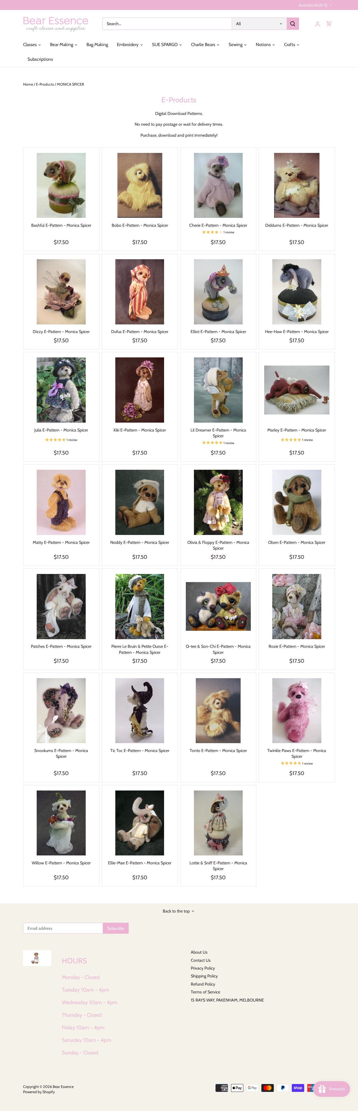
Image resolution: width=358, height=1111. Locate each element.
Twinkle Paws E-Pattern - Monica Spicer (296, 753)
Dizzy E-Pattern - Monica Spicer (61, 331)
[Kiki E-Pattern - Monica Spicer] (139, 390)
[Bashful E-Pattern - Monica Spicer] (61, 185)
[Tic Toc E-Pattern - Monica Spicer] (139, 710)
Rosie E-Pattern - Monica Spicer (297, 646)
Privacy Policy (203, 968)
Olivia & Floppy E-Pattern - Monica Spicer (218, 545)
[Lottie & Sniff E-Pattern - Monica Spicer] (218, 823)
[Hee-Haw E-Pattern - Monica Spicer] (296, 291)
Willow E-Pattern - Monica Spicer (61, 862)
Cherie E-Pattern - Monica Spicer (218, 225)
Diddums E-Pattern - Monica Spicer (296, 225)
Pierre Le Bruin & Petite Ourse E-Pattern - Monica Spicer (139, 649)
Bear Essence (63, 1086)
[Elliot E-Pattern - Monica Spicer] (218, 291)
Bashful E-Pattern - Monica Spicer (61, 225)
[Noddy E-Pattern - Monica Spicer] (139, 502)
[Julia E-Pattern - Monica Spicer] (61, 390)
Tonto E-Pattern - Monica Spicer (218, 750)
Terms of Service (205, 992)
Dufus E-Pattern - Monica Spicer (139, 331)
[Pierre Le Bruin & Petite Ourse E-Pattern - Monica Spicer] (139, 606)
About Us (199, 952)
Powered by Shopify (39, 1092)
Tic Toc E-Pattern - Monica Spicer (139, 750)
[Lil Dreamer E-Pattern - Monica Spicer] (218, 390)
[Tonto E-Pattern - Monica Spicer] (218, 710)
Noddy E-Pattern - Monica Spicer (139, 542)
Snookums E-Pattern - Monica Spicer (61, 753)
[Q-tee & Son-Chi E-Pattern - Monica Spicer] (218, 606)
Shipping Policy (204, 976)
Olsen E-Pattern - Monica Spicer (296, 542)
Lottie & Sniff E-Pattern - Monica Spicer (218, 865)
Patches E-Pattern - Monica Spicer (61, 646)
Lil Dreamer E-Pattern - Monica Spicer (218, 433)
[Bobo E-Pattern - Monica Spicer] (139, 185)
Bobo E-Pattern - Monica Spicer (140, 225)
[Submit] (293, 24)
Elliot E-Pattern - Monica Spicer (218, 331)
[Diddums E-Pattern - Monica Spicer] (296, 185)
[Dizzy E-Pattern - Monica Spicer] (61, 291)
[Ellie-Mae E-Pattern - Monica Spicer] (139, 823)
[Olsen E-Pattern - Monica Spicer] (296, 502)
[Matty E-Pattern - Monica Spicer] (61, 502)
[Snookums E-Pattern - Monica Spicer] (61, 710)
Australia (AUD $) (313, 5)
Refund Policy (203, 984)
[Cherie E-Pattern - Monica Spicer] (218, 185)
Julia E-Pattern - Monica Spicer (61, 430)
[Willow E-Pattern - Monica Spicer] (61, 823)
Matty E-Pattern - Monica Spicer (61, 542)
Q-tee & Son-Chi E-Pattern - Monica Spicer (218, 649)
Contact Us (201, 960)
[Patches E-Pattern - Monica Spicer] (61, 606)
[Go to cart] (329, 23)
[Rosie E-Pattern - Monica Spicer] (296, 606)
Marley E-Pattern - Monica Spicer (296, 430)
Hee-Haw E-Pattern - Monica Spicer (297, 331)
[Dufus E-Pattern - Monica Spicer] (139, 291)
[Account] (317, 23)
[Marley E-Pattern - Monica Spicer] (296, 390)
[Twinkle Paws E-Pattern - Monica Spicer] (296, 710)
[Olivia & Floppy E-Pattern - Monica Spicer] (218, 502)
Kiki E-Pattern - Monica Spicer (139, 430)
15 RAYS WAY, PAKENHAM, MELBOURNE (227, 1000)
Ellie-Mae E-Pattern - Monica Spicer (139, 862)
